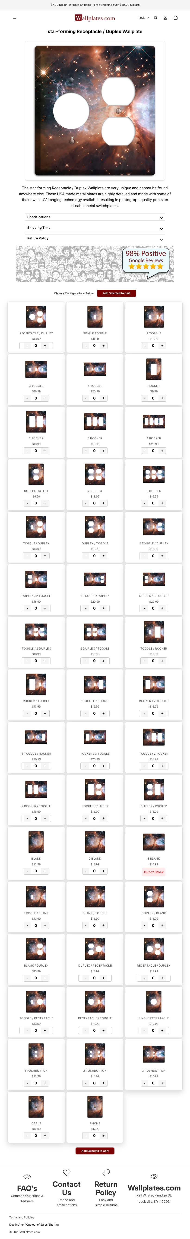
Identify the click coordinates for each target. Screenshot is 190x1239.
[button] (36, 316)
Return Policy (37, 238)
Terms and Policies (21, 1217)
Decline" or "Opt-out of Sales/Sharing (34, 1224)
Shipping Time (38, 227)
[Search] (156, 18)
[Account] (165, 18)
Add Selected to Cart (116, 293)
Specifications (38, 217)
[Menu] (14, 17)
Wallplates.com (30, 1232)
